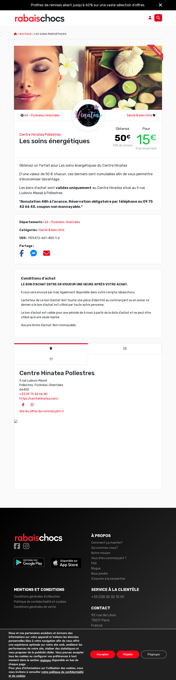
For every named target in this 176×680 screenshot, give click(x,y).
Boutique (26, 33)
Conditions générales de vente (35, 607)
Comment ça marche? (107, 543)
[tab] (51, 348)
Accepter (103, 655)
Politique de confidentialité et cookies (40, 602)
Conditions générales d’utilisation (37, 596)
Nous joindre (99, 573)
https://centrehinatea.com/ (39, 398)
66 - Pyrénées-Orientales (42, 115)
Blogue (96, 568)
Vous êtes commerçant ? (108, 558)
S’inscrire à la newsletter (108, 579)
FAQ (94, 563)
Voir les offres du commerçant (40, 411)
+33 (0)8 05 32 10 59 (107, 597)
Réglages (153, 655)
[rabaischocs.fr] (39, 18)
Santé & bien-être (139, 115)
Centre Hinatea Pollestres (40, 134)
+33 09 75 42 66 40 (33, 394)
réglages (45, 660)
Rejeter (128, 655)
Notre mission (100, 553)
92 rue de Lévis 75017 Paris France (103, 620)
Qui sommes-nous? (104, 548)
